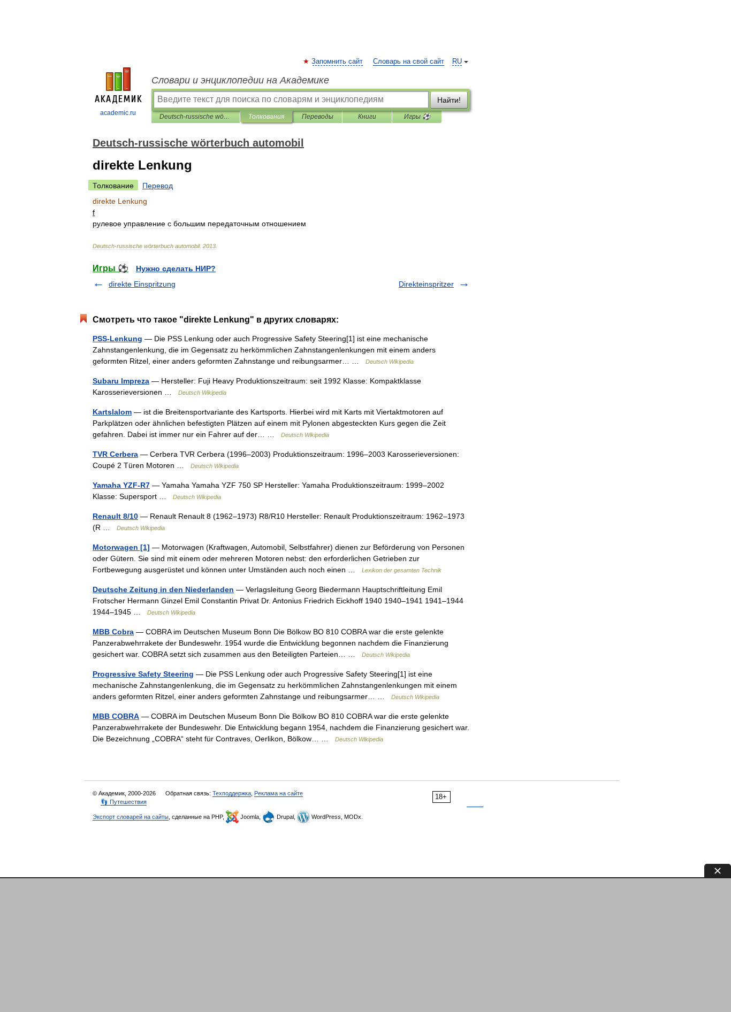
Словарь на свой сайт (408, 61)
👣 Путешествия (124, 802)
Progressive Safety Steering (143, 674)
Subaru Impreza (121, 381)
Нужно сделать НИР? (176, 268)
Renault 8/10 (115, 516)
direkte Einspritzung (142, 284)
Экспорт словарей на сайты (131, 817)
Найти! (449, 100)
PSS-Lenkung (117, 338)
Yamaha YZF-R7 (121, 485)
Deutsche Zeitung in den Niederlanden (163, 589)
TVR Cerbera (115, 454)
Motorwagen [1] (121, 547)
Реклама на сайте (278, 793)
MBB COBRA (116, 716)
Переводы (317, 116)
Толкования (266, 116)
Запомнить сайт (338, 61)
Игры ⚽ (417, 116)
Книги (367, 116)
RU (457, 61)
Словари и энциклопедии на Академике (240, 80)
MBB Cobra (113, 631)
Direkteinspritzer (426, 284)
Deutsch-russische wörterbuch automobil (195, 116)
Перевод (157, 185)
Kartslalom (112, 412)
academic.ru (118, 113)
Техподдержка (231, 793)
